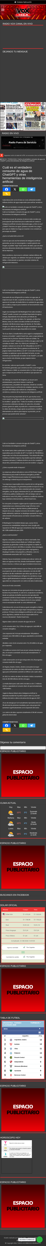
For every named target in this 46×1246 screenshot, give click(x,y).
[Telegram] (31, 189)
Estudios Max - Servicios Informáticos (30, 1238)
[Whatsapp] (23, 189)
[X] (15, 189)
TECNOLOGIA (12, 159)
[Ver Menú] (3, 10)
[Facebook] (6, 189)
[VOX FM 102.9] (23, 12)
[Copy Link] (6, 194)
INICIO (4, 159)
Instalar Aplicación (24, 2)
